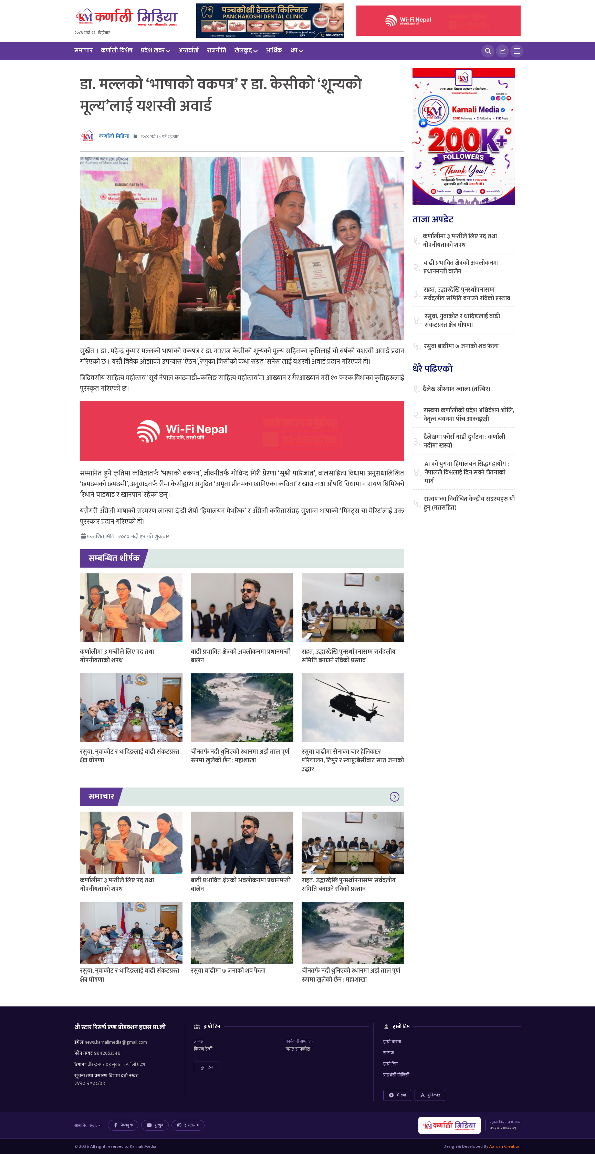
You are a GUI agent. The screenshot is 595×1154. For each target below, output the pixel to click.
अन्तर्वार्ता (188, 51)
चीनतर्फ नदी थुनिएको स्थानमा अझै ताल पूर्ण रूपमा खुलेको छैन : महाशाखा (240, 756)
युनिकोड (433, 1095)
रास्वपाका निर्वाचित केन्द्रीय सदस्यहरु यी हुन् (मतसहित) (469, 503)
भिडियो (401, 1095)
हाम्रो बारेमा (392, 1041)
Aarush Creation (505, 1146)
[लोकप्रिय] (502, 51)
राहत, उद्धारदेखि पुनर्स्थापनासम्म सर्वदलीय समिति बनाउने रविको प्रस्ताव (349, 656)
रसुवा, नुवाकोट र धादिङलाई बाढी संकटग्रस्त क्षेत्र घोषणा (129, 756)
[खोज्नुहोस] (487, 51)
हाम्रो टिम (390, 1063)
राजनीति (216, 51)
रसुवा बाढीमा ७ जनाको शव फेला (228, 971)
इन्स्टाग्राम (191, 1125)
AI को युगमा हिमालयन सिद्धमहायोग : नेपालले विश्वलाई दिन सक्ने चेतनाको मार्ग (467, 473)
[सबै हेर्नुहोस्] (394, 796)
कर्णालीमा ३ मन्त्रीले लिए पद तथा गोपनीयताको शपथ (117, 656)
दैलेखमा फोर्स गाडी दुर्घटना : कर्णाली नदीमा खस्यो (464, 441)
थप (294, 51)
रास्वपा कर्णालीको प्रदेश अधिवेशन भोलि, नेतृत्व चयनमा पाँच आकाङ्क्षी (469, 415)
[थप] (516, 51)
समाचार (83, 51)
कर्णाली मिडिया (114, 136)
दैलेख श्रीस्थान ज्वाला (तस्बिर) (456, 389)
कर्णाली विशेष (117, 51)
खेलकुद (243, 51)
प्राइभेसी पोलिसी (396, 1074)
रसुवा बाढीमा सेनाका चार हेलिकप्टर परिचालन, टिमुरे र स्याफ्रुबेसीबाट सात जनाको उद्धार (353, 760)
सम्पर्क (388, 1052)
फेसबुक (127, 1125)
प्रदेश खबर (153, 51)
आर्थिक (274, 51)
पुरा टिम (206, 1067)
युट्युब (159, 1125)
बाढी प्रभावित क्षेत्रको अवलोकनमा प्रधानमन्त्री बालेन (241, 656)
